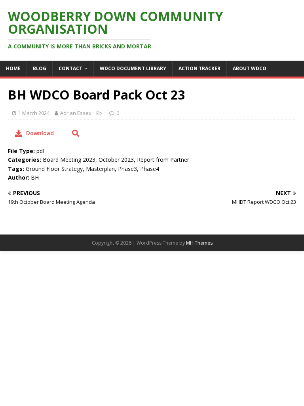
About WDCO (249, 68)
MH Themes (199, 242)
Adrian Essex (75, 113)
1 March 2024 (33, 113)
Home (13, 68)
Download (40, 133)
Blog (39, 68)
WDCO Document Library (133, 68)
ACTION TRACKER (199, 68)
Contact (70, 68)
